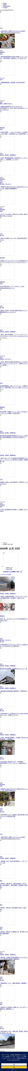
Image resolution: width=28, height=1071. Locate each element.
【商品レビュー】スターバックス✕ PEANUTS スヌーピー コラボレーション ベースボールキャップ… (14, 262)
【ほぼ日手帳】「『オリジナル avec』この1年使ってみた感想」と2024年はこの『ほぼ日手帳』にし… (14, 134)
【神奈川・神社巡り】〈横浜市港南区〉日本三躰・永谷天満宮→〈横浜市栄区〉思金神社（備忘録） (13, 885)
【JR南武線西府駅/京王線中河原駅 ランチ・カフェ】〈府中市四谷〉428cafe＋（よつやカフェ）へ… (13, 58)
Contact (5, 7)
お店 (1, 50)
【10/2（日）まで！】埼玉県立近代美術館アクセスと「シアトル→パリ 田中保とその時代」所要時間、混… (14, 459)
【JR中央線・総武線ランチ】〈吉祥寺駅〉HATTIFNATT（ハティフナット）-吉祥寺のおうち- (13, 763)
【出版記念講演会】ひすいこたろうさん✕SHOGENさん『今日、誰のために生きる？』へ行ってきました (14, 108)
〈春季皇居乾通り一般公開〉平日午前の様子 (12, 82)
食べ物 (2, 235)
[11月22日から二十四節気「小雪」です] (10, 566)
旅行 (1, 880)
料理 (1, 54)
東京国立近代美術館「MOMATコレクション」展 (13, 668)
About (4, 4)
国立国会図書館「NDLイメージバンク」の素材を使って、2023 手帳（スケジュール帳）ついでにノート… (14, 387)
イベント (2, 78)
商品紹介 (2, 52)
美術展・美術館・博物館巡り (8, 155)
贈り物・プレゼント (5, 184)
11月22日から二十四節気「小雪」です (12, 571)
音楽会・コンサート (5, 359)
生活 (1, 129)
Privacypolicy (6, 6)
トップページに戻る (5, 574)
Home (4, 3)
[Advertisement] (14, 527)
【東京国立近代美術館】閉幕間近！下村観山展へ (13, 691)
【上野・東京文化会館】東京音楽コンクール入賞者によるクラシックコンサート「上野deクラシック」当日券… (14, 363)
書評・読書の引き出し (6, 103)
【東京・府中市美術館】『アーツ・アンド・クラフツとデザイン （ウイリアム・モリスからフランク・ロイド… (14, 336)
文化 (1, 28)
